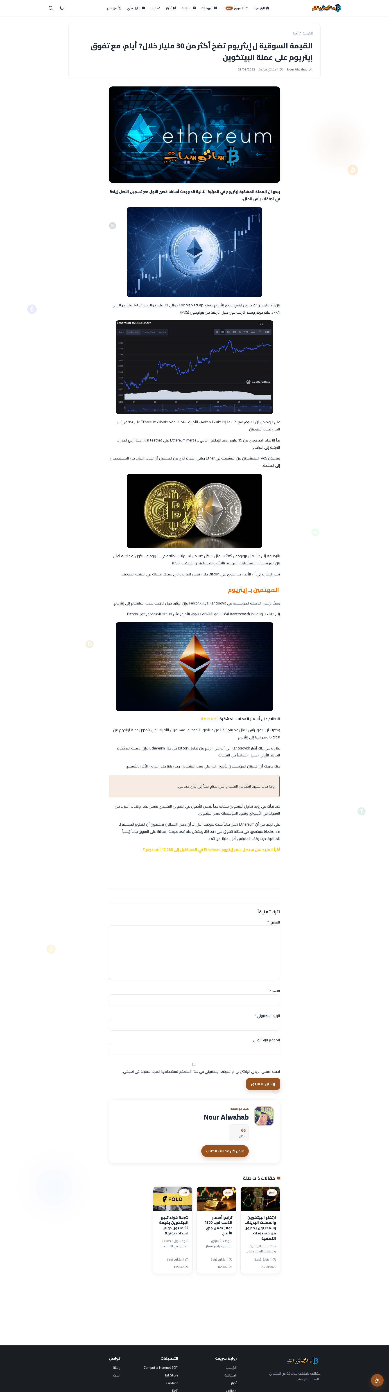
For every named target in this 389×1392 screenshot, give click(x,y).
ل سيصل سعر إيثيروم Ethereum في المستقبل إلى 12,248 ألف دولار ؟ (200, 849)
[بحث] (50, 8)
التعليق (273, 922)
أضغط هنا (209, 718)
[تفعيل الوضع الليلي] (61, 8)
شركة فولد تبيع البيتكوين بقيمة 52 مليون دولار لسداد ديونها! (173, 1225)
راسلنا (116, 1367)
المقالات (230, 1375)
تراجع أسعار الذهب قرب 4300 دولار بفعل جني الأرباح (218, 1225)
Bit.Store (171, 1375)
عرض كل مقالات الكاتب (225, 1151)
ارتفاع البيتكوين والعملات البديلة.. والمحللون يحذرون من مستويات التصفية (260, 1228)
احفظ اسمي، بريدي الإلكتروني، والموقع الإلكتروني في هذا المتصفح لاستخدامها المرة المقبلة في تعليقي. (201, 1071)
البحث (116, 1375)
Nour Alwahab (297, 69)
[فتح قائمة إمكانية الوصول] (377, 1380)
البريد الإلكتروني (267, 1015)
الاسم (274, 991)
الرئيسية (308, 33)
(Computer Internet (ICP (161, 1367)
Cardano (172, 1383)
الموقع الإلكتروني (266, 1040)
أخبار (295, 33)
